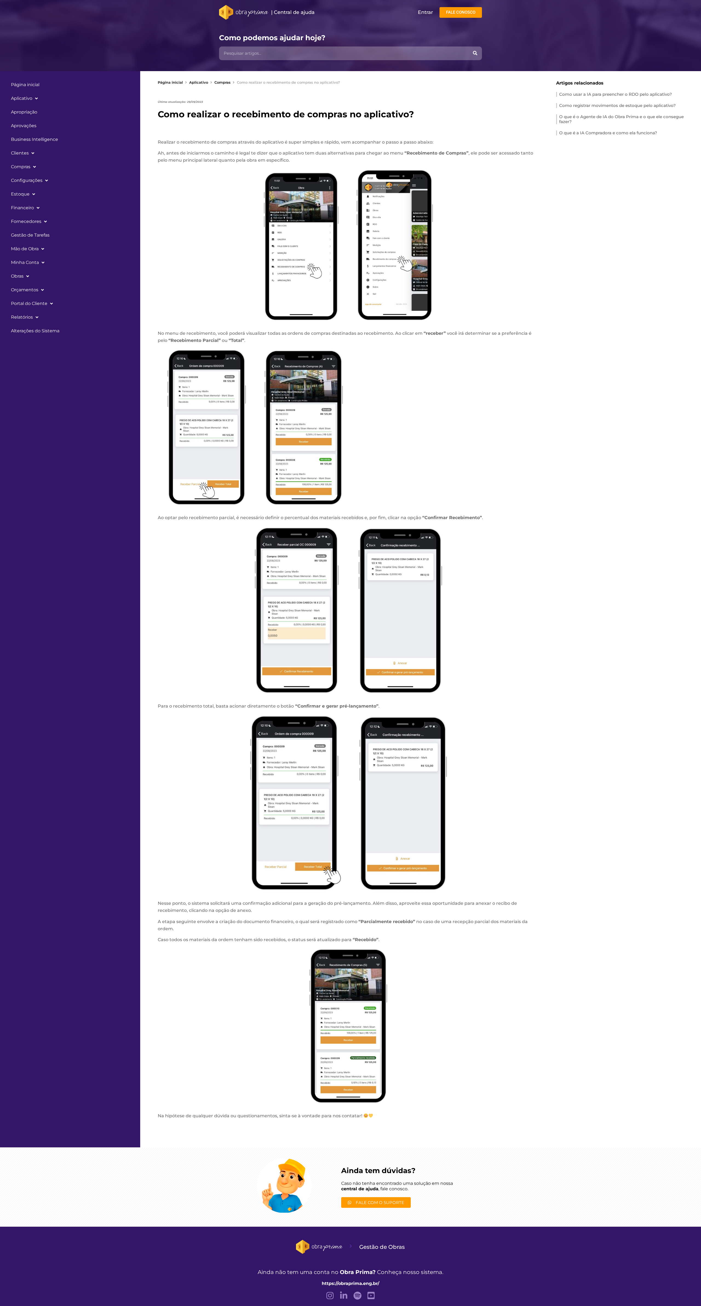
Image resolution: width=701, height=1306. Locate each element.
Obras (17, 276)
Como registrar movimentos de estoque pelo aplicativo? (617, 105)
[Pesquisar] (475, 53)
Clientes (20, 153)
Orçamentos (24, 289)
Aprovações (23, 125)
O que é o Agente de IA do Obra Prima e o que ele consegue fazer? (621, 119)
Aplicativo (21, 98)
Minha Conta (25, 262)
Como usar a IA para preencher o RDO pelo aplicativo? (615, 94)
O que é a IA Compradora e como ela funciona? (608, 132)
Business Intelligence (34, 139)
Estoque (20, 194)
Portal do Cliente (29, 303)
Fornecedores (26, 221)
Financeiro (22, 207)
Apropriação (24, 112)
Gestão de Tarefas (30, 235)
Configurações (26, 180)
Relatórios (22, 317)
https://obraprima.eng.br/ (350, 1283)
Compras (20, 166)
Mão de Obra (25, 248)
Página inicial (25, 84)
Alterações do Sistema (35, 330)
